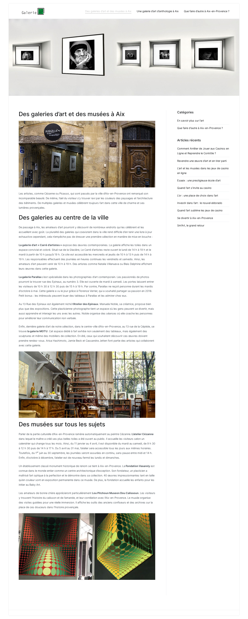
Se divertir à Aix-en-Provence (195, 218)
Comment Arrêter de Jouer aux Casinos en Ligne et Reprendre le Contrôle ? (203, 151)
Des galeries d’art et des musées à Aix (108, 11)
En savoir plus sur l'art (190, 120)
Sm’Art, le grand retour (190, 225)
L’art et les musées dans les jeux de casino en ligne (203, 171)
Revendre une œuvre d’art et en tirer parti (202, 160)
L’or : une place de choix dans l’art (197, 195)
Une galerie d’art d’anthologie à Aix (158, 11)
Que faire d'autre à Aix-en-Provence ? (200, 128)
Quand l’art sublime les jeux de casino (200, 210)
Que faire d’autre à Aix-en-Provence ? (206, 11)
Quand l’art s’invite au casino (194, 187)
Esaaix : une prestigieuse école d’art (199, 180)
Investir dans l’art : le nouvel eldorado (199, 202)
